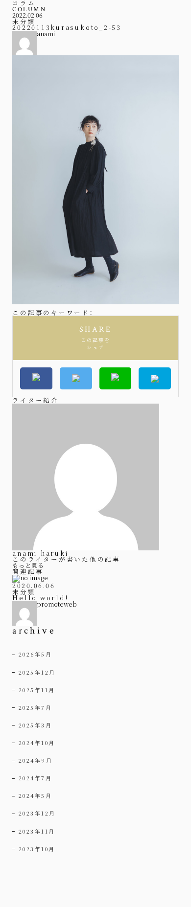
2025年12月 (37, 672)
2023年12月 (37, 813)
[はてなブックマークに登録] (155, 378)
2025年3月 (35, 725)
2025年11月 (37, 690)
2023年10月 (37, 849)
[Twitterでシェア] (76, 378)
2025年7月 (35, 707)
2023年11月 (37, 831)
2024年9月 (36, 760)
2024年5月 (35, 795)
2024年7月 (35, 778)
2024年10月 (37, 743)
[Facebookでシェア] (36, 378)
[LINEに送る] (115, 378)
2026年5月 (35, 654)
